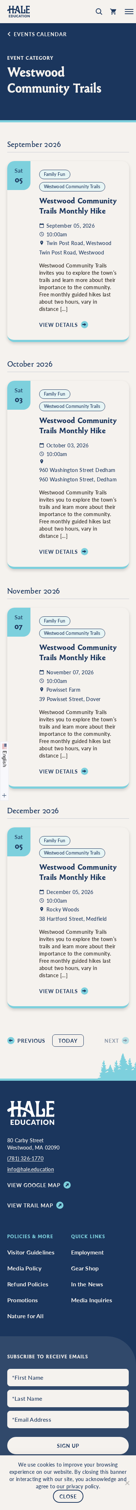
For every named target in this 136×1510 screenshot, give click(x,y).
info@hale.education (30, 1169)
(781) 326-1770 (25, 1158)
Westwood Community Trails (72, 187)
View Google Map (34, 1185)
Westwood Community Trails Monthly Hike (78, 206)
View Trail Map (30, 1205)
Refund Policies (27, 1284)
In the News (87, 1284)
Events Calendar (40, 34)
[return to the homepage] (30, 1112)
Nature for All (25, 1316)
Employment (87, 1252)
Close (68, 1496)
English (4, 758)
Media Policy (24, 1268)
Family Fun (55, 174)
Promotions (22, 1300)
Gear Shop (85, 1268)
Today (68, 1040)
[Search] (99, 11)
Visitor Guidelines (31, 1252)
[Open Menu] (126, 11)
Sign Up (68, 1445)
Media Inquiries (91, 1300)
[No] (127, 1482)
